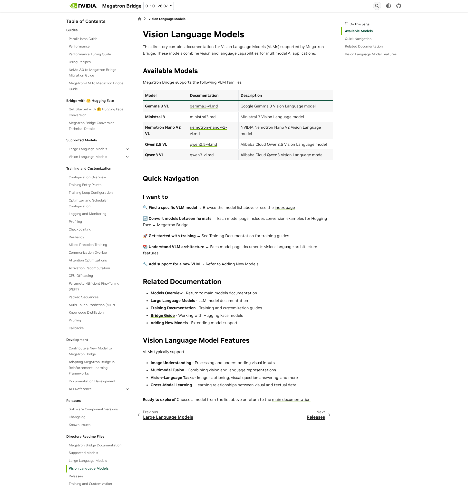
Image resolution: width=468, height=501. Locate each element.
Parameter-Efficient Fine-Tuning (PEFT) (94, 286)
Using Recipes (80, 62)
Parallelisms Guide (83, 38)
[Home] (139, 18)
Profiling (75, 221)
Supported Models (83, 453)
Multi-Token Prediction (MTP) (92, 304)
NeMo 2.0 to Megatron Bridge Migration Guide (92, 72)
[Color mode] (388, 6)
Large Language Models (88, 149)
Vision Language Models (88, 156)
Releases (76, 476)
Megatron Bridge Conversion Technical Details (91, 126)
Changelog (77, 417)
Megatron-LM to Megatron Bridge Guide (96, 86)
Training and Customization (90, 484)
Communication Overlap (88, 252)
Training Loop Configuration (91, 192)
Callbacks (76, 328)
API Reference (80, 389)
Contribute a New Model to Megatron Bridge (90, 351)
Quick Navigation (358, 39)
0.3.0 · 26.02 (157, 5)
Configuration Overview (87, 177)
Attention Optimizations (88, 260)
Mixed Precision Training (88, 244)
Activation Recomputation (89, 268)
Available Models (359, 31)
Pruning (75, 320)
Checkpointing (80, 229)
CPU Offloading (81, 275)
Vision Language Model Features (371, 54)
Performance (79, 46)
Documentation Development (92, 381)
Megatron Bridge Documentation (95, 445)
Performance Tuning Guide (90, 54)
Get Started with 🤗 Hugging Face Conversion (96, 112)
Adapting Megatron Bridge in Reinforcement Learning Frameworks (92, 368)
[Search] (377, 6)
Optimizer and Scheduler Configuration (88, 203)
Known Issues (79, 425)
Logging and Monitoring (87, 214)
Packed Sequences (83, 297)
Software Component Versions (93, 409)
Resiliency (76, 237)
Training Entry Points (85, 185)
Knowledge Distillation (86, 312)
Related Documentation (364, 46)
